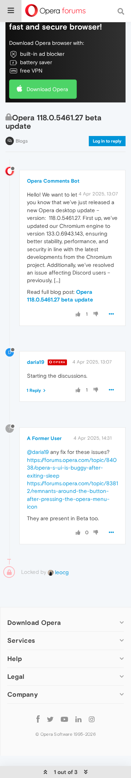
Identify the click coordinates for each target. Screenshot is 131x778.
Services (21, 640)
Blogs (22, 141)
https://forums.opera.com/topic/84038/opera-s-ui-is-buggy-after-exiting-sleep (72, 468)
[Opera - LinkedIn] (78, 719)
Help (14, 658)
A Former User (44, 438)
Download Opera (47, 89)
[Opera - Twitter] (50, 719)
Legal (16, 676)
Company (22, 694)
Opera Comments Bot (53, 181)
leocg (61, 572)
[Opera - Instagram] (91, 719)
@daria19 (38, 452)
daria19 (35, 362)
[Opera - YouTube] (64, 719)
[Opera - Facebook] (38, 719)
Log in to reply (107, 141)
